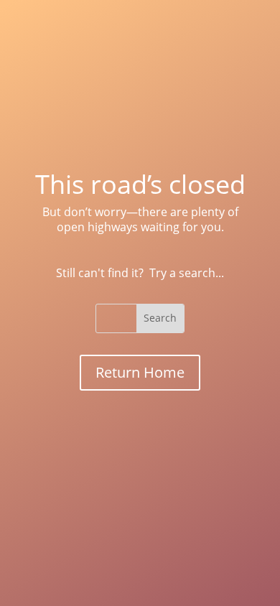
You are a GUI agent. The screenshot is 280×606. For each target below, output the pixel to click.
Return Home (140, 372)
